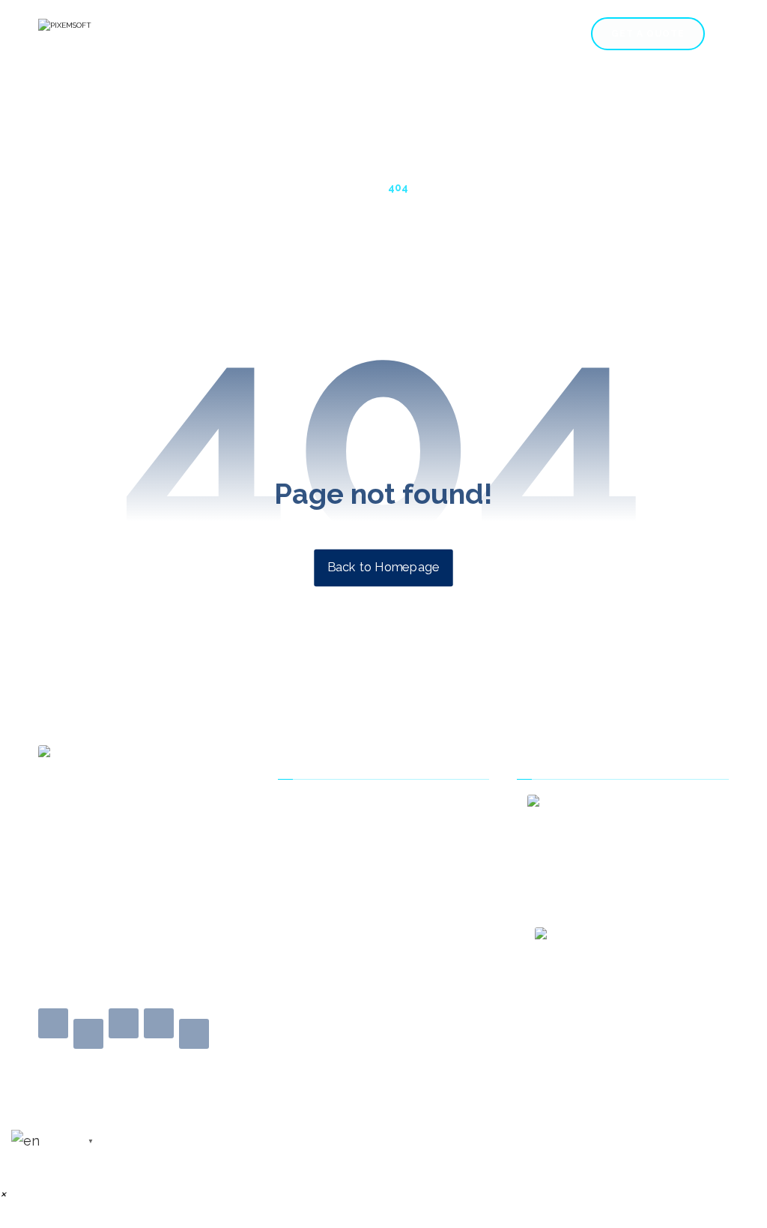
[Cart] (720, 32)
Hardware (631, 109)
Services (343, 109)
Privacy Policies (325, 876)
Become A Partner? (335, 923)
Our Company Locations (349, 899)
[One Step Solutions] (113, 34)
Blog (296, 853)
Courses (421, 109)
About (691, 109)
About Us (308, 806)
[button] (53, 1023)
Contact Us (314, 830)
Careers (482, 109)
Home (285, 109)
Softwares (547, 109)
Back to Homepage (383, 567)
